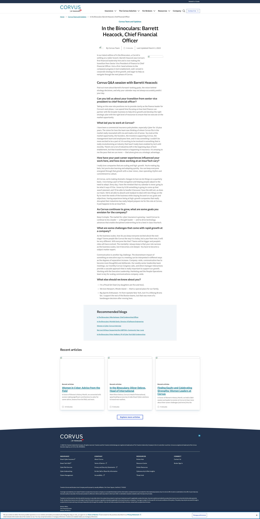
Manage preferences (199, 515)
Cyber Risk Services (66, 467)
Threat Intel (140, 475)
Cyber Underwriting (66, 471)
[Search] (184, 11)
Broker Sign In (178, 463)
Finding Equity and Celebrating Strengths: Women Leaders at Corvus (175, 391)
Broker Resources (142, 467)
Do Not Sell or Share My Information (105, 471)
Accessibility (99, 475)
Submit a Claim (194, 1)
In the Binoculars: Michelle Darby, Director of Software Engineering (120, 321)
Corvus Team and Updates (77, 17)
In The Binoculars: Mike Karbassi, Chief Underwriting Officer (117, 317)
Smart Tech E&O (65, 463)
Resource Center (141, 463)
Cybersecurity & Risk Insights (145, 471)
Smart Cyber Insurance (67, 459)
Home (62, 17)
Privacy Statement (133, 514)
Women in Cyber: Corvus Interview (109, 326)
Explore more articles (130, 417)
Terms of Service (100, 463)
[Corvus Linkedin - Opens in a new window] (199, 435)
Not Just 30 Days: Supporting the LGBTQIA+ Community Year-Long (120, 330)
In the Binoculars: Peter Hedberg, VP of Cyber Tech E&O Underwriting (121, 334)
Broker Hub (140, 459)
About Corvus (98, 459)
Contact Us (192, 11)
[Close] (256, 515)
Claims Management (66, 475)
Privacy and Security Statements (106, 467)
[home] (71, 8)
